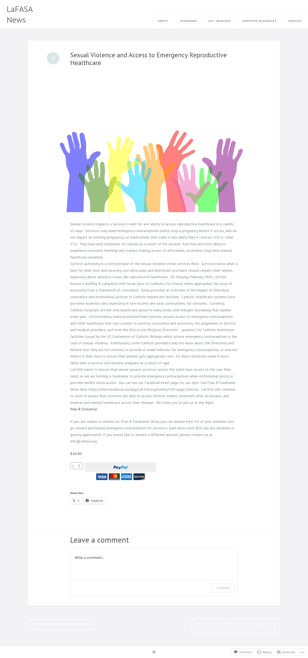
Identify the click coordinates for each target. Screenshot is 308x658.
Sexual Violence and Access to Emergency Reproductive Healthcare (148, 59)
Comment (223, 588)
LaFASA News (19, 14)
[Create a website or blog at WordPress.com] (154, 652)
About (163, 20)
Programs (188, 20)
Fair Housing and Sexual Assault (64, 624)
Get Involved (219, 20)
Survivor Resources (259, 20)
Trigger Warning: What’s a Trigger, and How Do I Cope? (236, 625)
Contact (295, 20)
